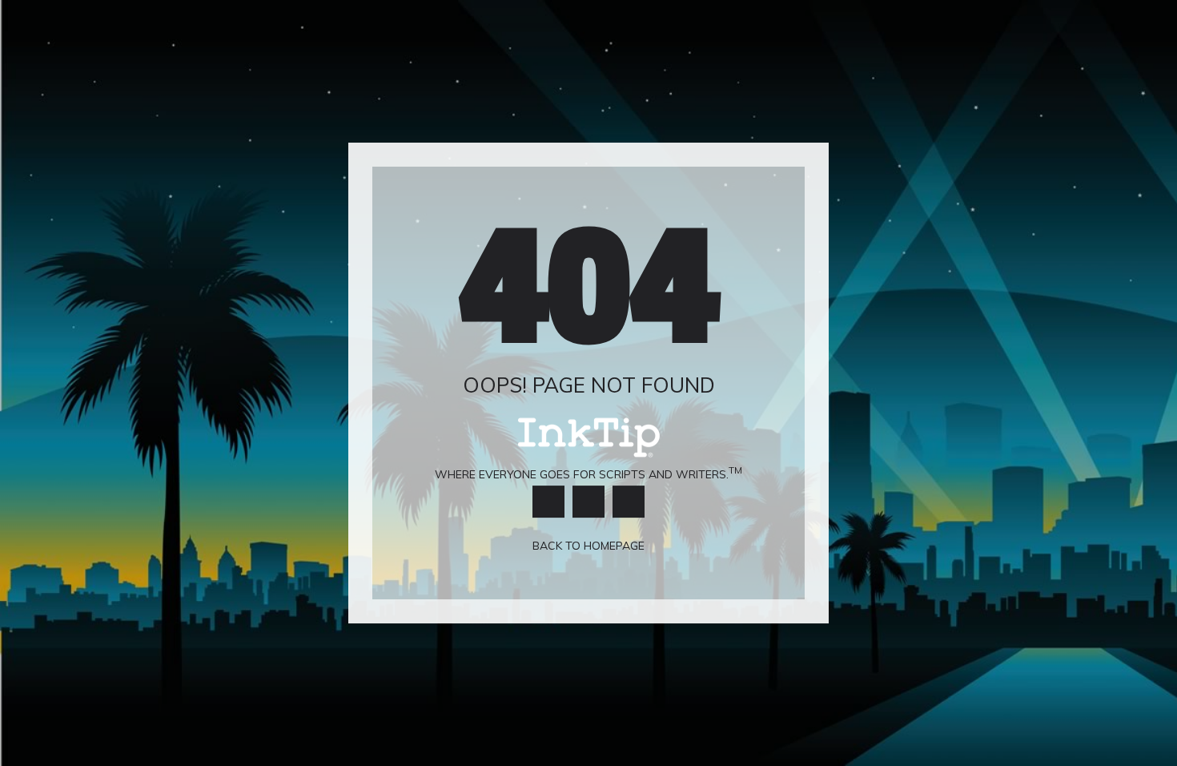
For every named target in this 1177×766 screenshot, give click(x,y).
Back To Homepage (588, 546)
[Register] (629, 502)
